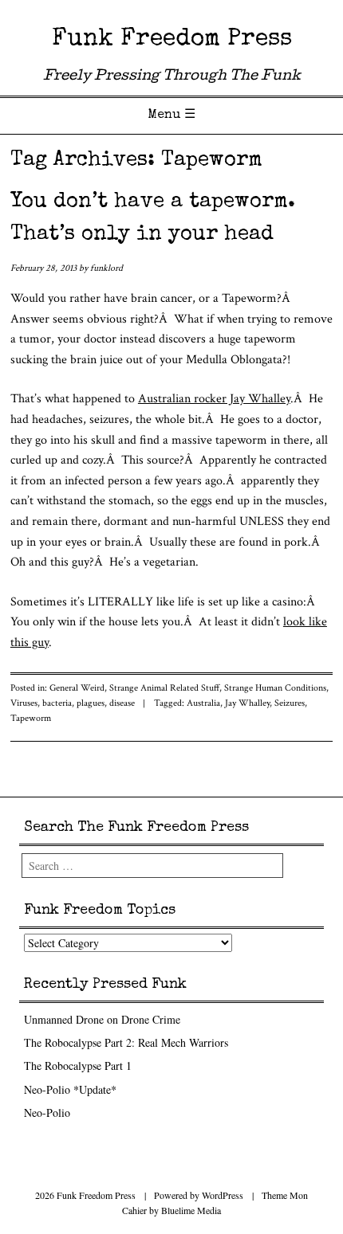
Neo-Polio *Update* (70, 1089)
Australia (203, 703)
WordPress (222, 1195)
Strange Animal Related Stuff (164, 688)
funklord (106, 268)
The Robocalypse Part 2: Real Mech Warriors (126, 1042)
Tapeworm (30, 718)
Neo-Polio (47, 1112)
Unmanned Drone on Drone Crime (102, 1019)
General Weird (76, 688)
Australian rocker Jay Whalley (214, 398)
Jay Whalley (247, 703)
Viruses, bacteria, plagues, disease (72, 703)
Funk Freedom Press (172, 40)
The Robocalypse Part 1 (78, 1065)
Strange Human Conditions (275, 688)
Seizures (289, 703)
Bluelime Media (191, 1210)
